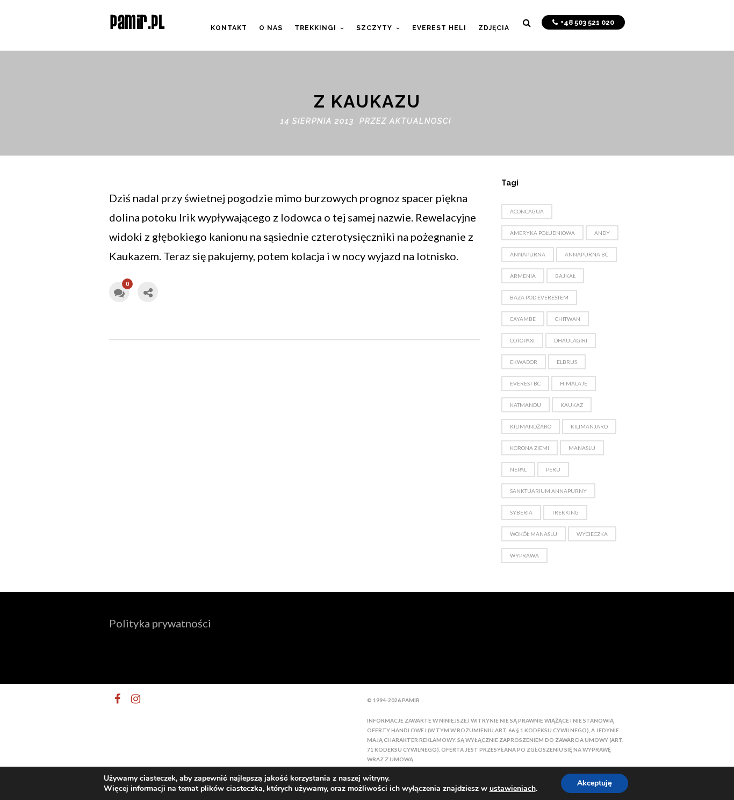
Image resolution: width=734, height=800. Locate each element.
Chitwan (567, 319)
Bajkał (565, 276)
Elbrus (567, 362)
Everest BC (525, 383)
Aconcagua (527, 211)
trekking (565, 512)
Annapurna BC (586, 254)
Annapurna (527, 254)
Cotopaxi (522, 340)
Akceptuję (594, 783)
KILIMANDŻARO (530, 426)
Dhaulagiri (570, 340)
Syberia (521, 512)
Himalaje (573, 383)
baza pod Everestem (539, 297)
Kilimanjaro (589, 426)
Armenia (523, 276)
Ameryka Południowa (542, 233)
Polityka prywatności (160, 623)
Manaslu (582, 448)
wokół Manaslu (533, 534)
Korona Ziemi (529, 448)
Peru (553, 469)
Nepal (518, 469)
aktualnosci (420, 121)
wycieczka (592, 534)
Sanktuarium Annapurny (548, 491)
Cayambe (523, 319)
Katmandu (525, 405)
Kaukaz (571, 405)
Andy (602, 233)
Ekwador (523, 362)
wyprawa (524, 555)
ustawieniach (513, 789)
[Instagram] (131, 699)
